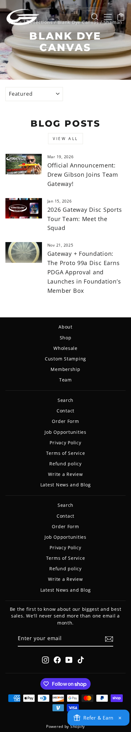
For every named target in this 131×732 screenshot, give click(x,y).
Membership (65, 369)
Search (65, 400)
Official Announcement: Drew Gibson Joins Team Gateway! (82, 174)
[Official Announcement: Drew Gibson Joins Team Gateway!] (23, 164)
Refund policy (65, 464)
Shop (66, 338)
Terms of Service (65, 453)
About (65, 327)
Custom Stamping (65, 359)
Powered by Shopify (65, 726)
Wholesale (65, 348)
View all (65, 138)
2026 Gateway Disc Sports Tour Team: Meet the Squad (84, 219)
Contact (65, 411)
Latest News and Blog (65, 485)
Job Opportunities (65, 432)
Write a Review (65, 474)
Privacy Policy (65, 443)
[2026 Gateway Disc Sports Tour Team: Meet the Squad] (23, 208)
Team (65, 380)
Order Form (65, 421)
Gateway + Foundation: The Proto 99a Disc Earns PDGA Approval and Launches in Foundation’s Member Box (84, 272)
